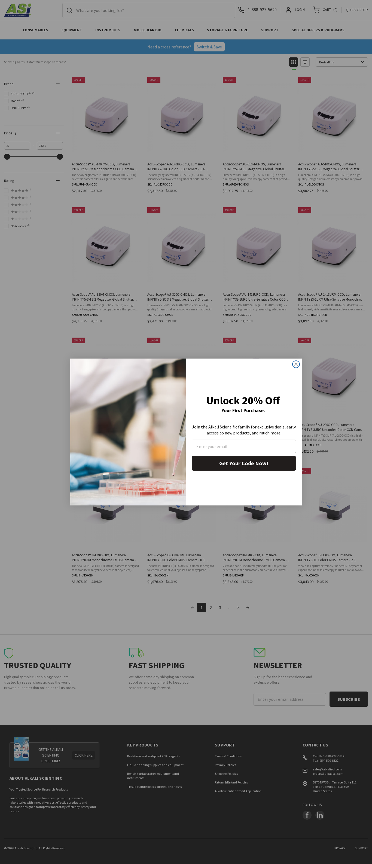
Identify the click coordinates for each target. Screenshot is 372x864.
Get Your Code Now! (244, 463)
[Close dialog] (296, 364)
